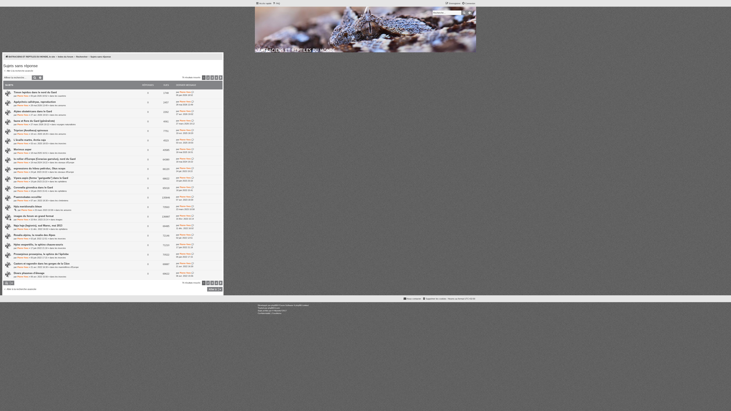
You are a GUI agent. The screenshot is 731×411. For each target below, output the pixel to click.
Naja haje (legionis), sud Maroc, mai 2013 (38, 225)
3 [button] (212, 77)
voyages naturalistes (66, 124)
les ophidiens (61, 181)
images (59, 219)
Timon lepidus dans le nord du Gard (35, 92)
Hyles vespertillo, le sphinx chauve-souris (38, 244)
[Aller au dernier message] (192, 92)
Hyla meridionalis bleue (28, 206)
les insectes (60, 143)
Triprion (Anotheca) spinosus (31, 130)
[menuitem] (276, 3)
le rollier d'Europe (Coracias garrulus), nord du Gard (45, 159)
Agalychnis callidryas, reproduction (35, 101)
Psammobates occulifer (27, 197)
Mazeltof (278, 311)
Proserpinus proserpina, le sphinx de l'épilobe (41, 254)
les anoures (60, 105)
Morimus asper (22, 149)
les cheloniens (61, 200)
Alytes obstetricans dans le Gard (33, 111)
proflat (265, 311)
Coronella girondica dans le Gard (33, 187)
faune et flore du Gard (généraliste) (34, 120)
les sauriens (60, 96)
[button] (221, 77)
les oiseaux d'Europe (64, 162)
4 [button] (216, 77)
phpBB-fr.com (274, 308)
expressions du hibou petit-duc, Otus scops (39, 168)
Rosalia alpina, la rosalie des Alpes (34, 235)
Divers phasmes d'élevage (29, 273)
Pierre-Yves (22, 96)
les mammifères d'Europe (67, 267)
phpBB (274, 305)
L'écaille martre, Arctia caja (30, 140)
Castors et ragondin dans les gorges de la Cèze (41, 263)
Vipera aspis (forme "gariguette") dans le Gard (41, 178)
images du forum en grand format (33, 216)
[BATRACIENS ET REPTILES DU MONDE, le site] (297, 50)
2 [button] (208, 77)
